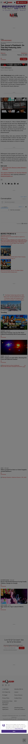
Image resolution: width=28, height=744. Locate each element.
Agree (14, 731)
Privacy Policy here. (19, 728)
